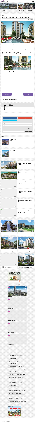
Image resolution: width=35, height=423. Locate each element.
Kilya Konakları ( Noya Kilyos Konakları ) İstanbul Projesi (17, 369)
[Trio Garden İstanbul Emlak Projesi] (9, 226)
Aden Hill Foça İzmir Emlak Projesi (24, 182)
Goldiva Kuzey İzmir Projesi (12, 366)
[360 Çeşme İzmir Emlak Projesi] (9, 175)
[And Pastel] (17, 291)
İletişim (11, 419)
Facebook (10, 118)
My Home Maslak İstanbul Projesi (20, 374)
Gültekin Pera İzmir (13, 139)
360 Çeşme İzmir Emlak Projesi (23, 173)
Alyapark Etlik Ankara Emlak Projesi (4, 10)
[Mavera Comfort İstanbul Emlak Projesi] (26, 260)
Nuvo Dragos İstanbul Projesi (13, 379)
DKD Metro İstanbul (21, 360)
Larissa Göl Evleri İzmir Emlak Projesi (25, 192)
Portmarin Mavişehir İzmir (12, 380)
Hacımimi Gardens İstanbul (21, 366)
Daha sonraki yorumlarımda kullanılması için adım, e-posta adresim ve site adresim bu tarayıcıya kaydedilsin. (16, 129)
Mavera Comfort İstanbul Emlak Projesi (25, 267)
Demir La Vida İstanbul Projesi (13, 360)
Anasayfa (2, 419)
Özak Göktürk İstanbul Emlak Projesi (8, 251)
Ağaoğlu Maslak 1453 (11, 332)
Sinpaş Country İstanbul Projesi (13, 390)
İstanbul (3, 266)
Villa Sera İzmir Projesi (19, 398)
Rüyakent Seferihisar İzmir (12, 385)
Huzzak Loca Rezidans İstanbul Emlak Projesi (8, 268)
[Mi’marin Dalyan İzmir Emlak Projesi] (9, 203)
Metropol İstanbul (11, 374)
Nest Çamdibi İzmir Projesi (12, 377)
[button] (32, 1)
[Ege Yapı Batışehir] (17, 339)
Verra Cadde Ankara (11, 398)
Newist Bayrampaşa (11, 320)
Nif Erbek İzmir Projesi (20, 377)
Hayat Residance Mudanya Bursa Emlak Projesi (21, 10)
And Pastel (10, 296)
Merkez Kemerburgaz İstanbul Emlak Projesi (25, 234)
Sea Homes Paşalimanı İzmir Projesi (13, 387)
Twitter (10, 120)
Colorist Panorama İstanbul (13, 358)
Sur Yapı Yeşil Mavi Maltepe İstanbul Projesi (15, 393)
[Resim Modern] (17, 303)
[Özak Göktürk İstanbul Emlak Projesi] (9, 243)
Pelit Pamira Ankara (21, 379)
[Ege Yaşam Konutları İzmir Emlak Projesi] (9, 213)
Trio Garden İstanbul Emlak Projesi (7, 234)
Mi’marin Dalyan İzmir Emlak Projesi (25, 201)
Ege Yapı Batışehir (11, 344)
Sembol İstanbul (22, 388)
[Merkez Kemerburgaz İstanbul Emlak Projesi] (26, 226)
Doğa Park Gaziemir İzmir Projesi (13, 361)
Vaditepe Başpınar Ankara (20, 396)
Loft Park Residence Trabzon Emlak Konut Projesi (30, 10)
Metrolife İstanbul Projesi (12, 371)
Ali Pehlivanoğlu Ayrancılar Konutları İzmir (9, 99)
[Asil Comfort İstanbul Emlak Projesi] (26, 243)
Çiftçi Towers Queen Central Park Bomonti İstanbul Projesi (17, 401)
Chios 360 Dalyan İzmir (14, 150)
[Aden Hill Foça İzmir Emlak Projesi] (9, 184)
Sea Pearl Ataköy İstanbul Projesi (13, 388)
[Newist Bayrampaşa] (17, 315)
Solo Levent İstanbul (22, 390)
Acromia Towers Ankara (13, 9)
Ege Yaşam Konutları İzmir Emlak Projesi (24, 211)
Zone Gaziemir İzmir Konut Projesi (24, 164)
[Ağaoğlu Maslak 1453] (17, 327)
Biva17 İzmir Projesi (22, 355)
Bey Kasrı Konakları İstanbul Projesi (14, 355)
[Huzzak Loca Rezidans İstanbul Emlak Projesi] (9, 260)
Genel (19, 266)
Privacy (8, 419)
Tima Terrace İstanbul (12, 396)
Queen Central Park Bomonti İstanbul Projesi (15, 382)
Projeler (5, 419)
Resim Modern (10, 308)
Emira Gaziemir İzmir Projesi (12, 363)
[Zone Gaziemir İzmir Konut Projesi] (9, 165)
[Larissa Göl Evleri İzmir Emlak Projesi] (9, 193)
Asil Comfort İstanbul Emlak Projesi (25, 251)
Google (25, 118)
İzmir (3, 15)
